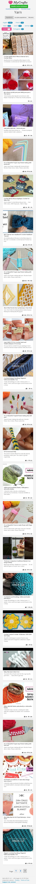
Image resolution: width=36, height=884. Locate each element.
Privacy (17, 880)
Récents (31, 17)
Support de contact (9, 882)
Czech (6, 29)
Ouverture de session (12, 9)
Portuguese (18, 29)
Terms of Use (25, 880)
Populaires (9, 17)
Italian (6, 26)
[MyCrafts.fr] (18, 2)
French (19, 22)
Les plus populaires (20, 17)
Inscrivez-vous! (25, 9)
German (28, 26)
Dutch (17, 26)
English (7, 22)
